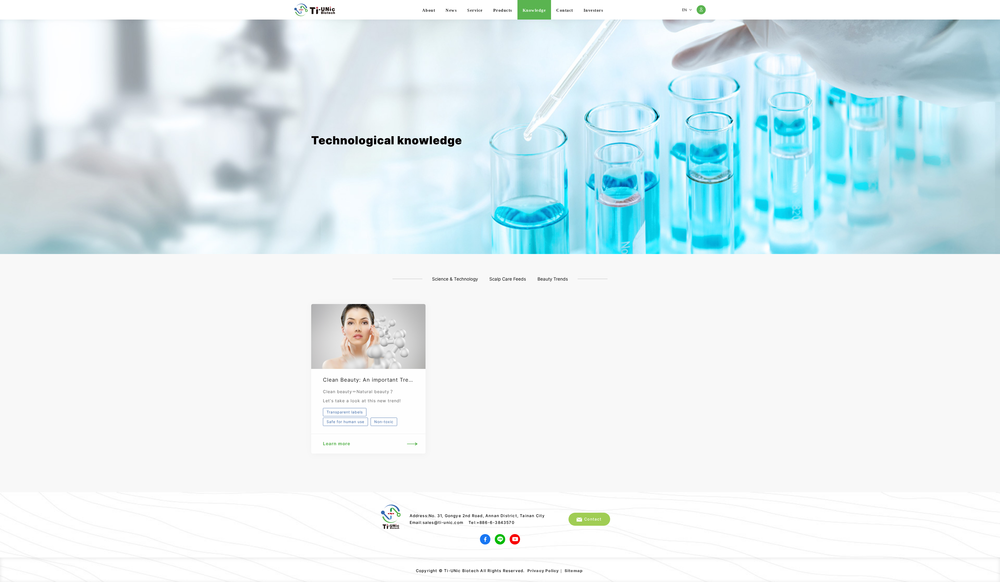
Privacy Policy (543, 570)
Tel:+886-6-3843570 (491, 522)
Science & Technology (455, 279)
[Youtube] (515, 539)
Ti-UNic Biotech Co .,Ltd (314, 10)
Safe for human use (345, 421)
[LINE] (500, 539)
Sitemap (574, 570)
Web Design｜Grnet (583, 568)
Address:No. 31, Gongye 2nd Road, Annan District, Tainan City (477, 515)
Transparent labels (345, 412)
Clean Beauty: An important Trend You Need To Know (395, 380)
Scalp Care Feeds (507, 279)
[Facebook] (485, 539)
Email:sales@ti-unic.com (437, 522)
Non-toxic (383, 421)
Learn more (336, 443)
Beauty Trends (553, 279)
